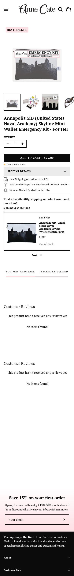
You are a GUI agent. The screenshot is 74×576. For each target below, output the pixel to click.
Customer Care (12, 570)
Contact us (10, 207)
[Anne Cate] (37, 9)
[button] (60, 9)
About (7, 557)
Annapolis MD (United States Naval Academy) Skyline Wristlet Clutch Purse (52, 227)
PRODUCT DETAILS (19, 171)
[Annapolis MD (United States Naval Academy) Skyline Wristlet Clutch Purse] (21, 231)
